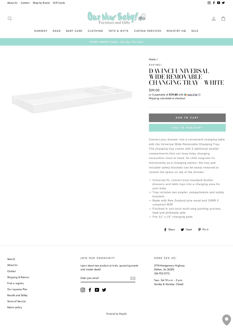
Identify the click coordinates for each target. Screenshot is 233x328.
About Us (12, 3)
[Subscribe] (133, 278)
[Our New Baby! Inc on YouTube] (97, 290)
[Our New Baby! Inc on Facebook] (90, 290)
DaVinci (155, 65)
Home (152, 59)
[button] (187, 94)
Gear (57, 31)
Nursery (40, 31)
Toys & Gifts (119, 31)
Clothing (95, 31)
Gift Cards (59, 3)
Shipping (154, 98)
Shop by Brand (41, 3)
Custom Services (147, 31)
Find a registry (15, 283)
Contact (25, 3)
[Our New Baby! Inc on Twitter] (104, 290)
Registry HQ (176, 31)
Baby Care (74, 31)
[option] (116, 42)
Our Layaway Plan (17, 289)
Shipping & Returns (18, 277)
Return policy (14, 307)
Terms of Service (16, 301)
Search (11, 259)
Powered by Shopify (116, 313)
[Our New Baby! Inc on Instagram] (83, 290)
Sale (195, 31)
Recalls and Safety (17, 295)
